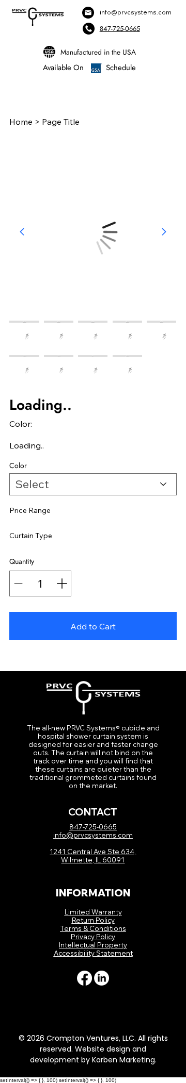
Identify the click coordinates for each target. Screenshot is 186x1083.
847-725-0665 (120, 29)
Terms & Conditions (93, 928)
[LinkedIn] (101, 978)
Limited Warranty (93, 912)
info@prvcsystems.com (136, 12)
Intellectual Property (93, 945)
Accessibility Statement (93, 953)
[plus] (62, 583)
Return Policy (93, 920)
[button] (93, 626)
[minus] (18, 583)
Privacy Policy (93, 936)
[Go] (164, 232)
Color (18, 465)
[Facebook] (84, 978)
